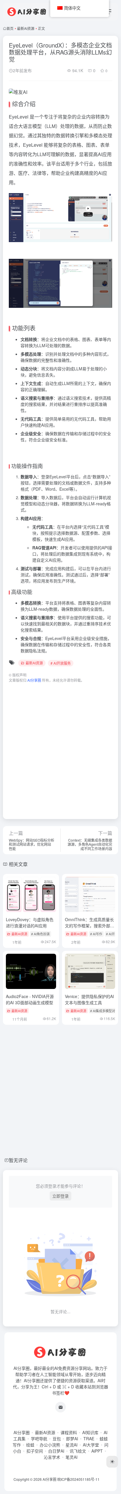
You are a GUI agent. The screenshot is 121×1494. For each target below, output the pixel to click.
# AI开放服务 (61, 663)
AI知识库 (90, 1432)
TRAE (88, 1438)
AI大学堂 (91, 1445)
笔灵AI (71, 1457)
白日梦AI (56, 1451)
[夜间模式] (112, 1462)
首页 (10, 28)
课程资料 (68, 1432)
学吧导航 (39, 1438)
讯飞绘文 (78, 1451)
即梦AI (72, 1438)
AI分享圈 (22, 1432)
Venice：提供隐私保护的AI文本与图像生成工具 (89, 999)
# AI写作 (96, 933)
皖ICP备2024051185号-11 (78, 1479)
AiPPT (97, 1451)
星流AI (71, 1445)
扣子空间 (34, 1451)
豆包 (57, 1438)
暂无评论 (18, 1160)
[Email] (60, 1407)
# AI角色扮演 (40, 933)
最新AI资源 (25, 28)
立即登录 (60, 1196)
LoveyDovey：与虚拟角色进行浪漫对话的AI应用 (29, 922)
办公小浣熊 (50, 1445)
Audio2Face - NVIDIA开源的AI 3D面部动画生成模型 (30, 999)
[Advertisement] (60, 748)
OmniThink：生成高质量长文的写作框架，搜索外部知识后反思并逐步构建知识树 (89, 925)
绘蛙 (30, 1445)
